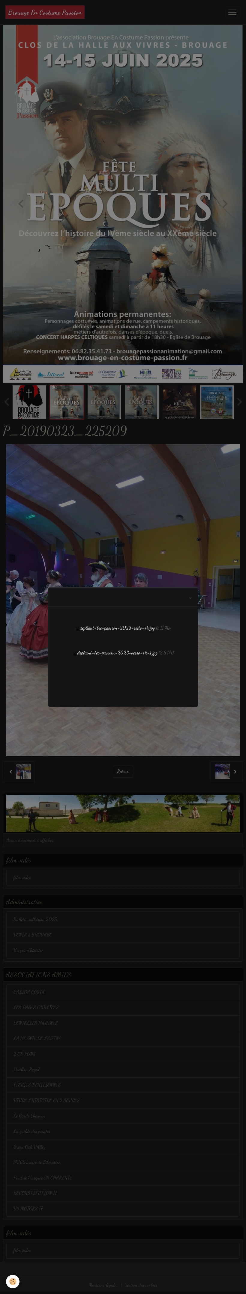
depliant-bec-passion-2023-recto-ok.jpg (117, 628)
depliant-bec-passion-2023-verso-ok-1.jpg (117, 652)
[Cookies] (13, 1281)
